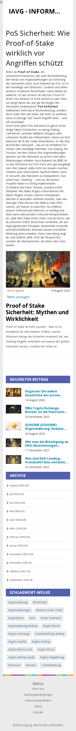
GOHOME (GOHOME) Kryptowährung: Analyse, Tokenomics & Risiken (45, 427)
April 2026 (18, 520)
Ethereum (14, 665)
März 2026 (18, 528)
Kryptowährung (17, 602)
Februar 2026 (20, 537)
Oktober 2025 (20, 571)
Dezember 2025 (21, 554)
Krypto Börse (46, 649)
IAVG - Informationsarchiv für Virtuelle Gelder (36, 11)
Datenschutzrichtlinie (38, 700)
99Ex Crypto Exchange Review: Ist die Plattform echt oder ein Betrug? (45, 410)
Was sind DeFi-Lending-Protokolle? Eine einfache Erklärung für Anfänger (45, 460)
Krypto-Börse (51, 626)
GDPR (38, 706)
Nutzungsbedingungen (38, 694)
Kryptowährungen (19, 610)
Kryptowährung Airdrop (22, 626)
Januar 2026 (19, 545)
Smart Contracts (51, 618)
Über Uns (38, 689)
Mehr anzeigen (18, 297)
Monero (31, 665)
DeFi (32, 618)
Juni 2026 (17, 502)
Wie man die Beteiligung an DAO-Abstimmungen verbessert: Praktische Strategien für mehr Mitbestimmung (46, 443)
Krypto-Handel (17, 641)
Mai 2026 (17, 511)
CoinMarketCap (51, 665)
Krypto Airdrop (41, 641)
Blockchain (40, 602)
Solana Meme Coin (20, 649)
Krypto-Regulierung (52, 657)
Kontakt (38, 712)
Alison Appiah (15, 290)
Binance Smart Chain (49, 610)
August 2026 (19, 485)
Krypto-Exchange (19, 633)
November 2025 (20, 562)
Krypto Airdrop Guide (21, 657)
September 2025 (21, 580)
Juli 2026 (17, 494)
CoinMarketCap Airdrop (50, 633)
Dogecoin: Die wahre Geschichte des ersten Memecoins (42, 393)
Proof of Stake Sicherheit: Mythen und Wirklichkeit (37, 312)
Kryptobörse (16, 618)
